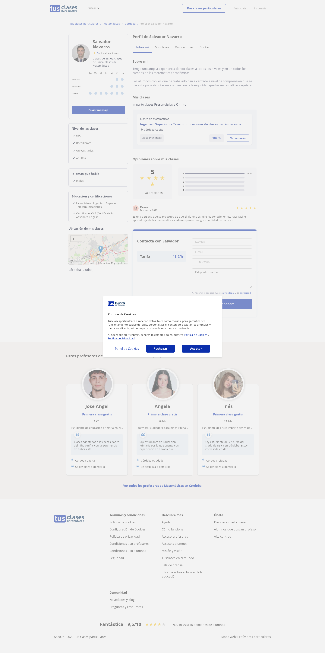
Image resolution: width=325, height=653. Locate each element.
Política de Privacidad (121, 338)
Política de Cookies (195, 335)
